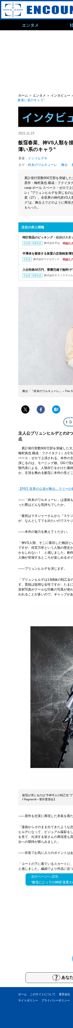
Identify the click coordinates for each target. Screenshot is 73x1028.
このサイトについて (43, 994)
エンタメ (30, 25)
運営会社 (64, 994)
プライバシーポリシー (55, 1000)
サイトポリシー (28, 1000)
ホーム (22, 994)
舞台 (64, 165)
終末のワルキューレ (42, 165)
